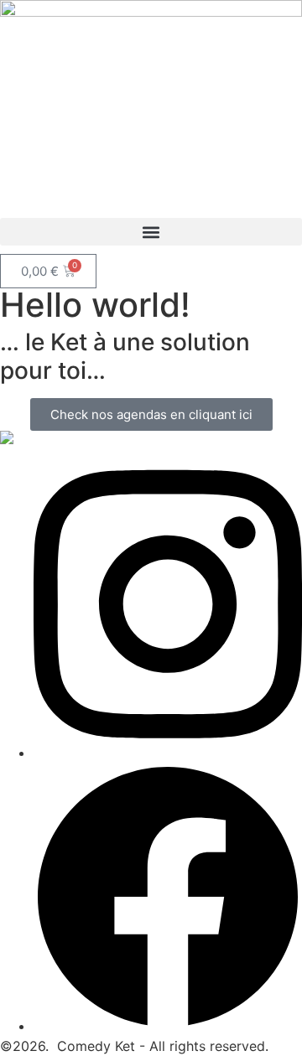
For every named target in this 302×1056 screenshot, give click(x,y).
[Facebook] (168, 1025)
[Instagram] (168, 752)
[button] (151, 232)
